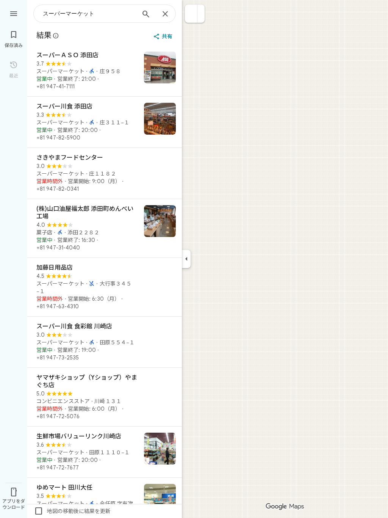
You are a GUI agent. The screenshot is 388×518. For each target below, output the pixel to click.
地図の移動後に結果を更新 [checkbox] (72, 511)
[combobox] (89, 13)
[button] (191, 14)
